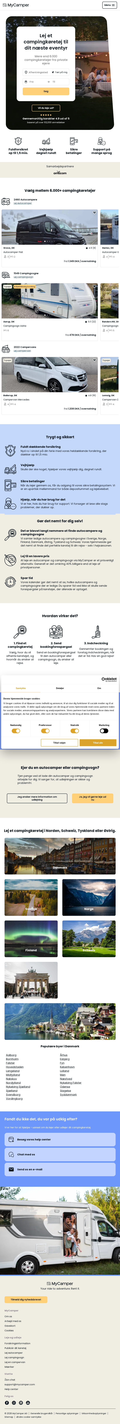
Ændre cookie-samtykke (28, 1416)
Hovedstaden (15, 1067)
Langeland (12, 1071)
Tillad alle (98, 742)
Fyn (62, 1063)
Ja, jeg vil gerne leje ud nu (92, 798)
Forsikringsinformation (17, 1343)
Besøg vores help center (34, 1139)
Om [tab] (99, 688)
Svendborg (13, 1094)
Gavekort (10, 1326)
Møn (63, 1075)
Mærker (9, 1367)
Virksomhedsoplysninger (94, 1413)
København (67, 1067)
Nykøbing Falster (71, 1083)
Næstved (66, 1079)
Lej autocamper (23, 203)
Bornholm (12, 1059)
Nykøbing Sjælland (18, 1087)
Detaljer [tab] (60, 688)
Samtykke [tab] (21, 688)
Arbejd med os (13, 1321)
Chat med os (26, 1154)
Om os (8, 1316)
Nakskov (11, 1079)
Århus (63, 1055)
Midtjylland (13, 1075)
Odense (65, 1087)
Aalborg (11, 1055)
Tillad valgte (59, 742)
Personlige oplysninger (67, 1413)
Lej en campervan (15, 1362)
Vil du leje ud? (46, 108)
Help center (11, 1389)
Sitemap (9, 1416)
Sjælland (11, 1090)
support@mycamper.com (20, 1384)
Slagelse (65, 1090)
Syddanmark (68, 1094)
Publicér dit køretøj (15, 1348)
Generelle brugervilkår (41, 1413)
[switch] (45, 731)
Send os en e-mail (29, 1169)
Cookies (9, 1330)
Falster (10, 1063)
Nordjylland (13, 1083)
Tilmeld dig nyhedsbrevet (26, 1299)
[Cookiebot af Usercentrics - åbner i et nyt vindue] (104, 680)
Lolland (64, 1071)
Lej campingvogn (23, 277)
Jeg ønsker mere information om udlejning (37, 798)
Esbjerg (65, 1059)
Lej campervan (22, 350)
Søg (46, 91)
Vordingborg (14, 1098)
